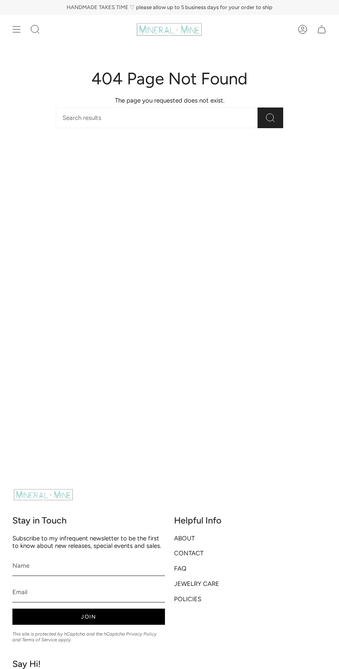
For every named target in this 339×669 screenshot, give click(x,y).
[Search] (270, 118)
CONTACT (188, 553)
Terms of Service (39, 640)
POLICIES (187, 599)
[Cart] (321, 29)
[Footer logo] (43, 494)
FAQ (180, 568)
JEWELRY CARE (196, 584)
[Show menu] (16, 29)
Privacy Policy (141, 634)
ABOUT (184, 538)
